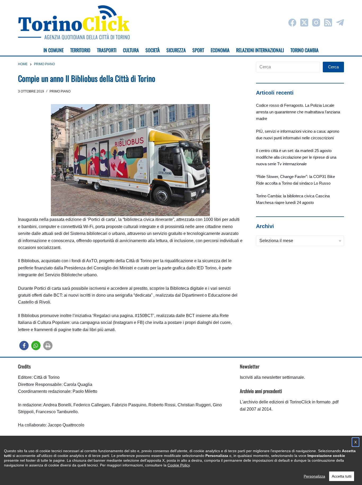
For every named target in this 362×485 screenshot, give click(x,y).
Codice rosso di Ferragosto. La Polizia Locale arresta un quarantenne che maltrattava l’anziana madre (298, 112)
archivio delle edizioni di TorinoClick (277, 402)
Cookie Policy (178, 465)
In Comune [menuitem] (53, 50)
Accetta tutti (341, 476)
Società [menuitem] (152, 50)
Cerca (333, 67)
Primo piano (60, 91)
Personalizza (314, 476)
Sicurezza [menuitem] (176, 50)
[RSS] (328, 22)
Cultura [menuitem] (131, 50)
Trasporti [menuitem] (106, 50)
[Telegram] (340, 22)
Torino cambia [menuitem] (304, 50)
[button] (24, 345)
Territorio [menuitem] (80, 50)
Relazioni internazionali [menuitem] (260, 50)
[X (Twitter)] (304, 22)
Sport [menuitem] (198, 50)
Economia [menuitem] (220, 50)
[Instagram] (316, 22)
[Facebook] (292, 22)
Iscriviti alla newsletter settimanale (272, 377)
